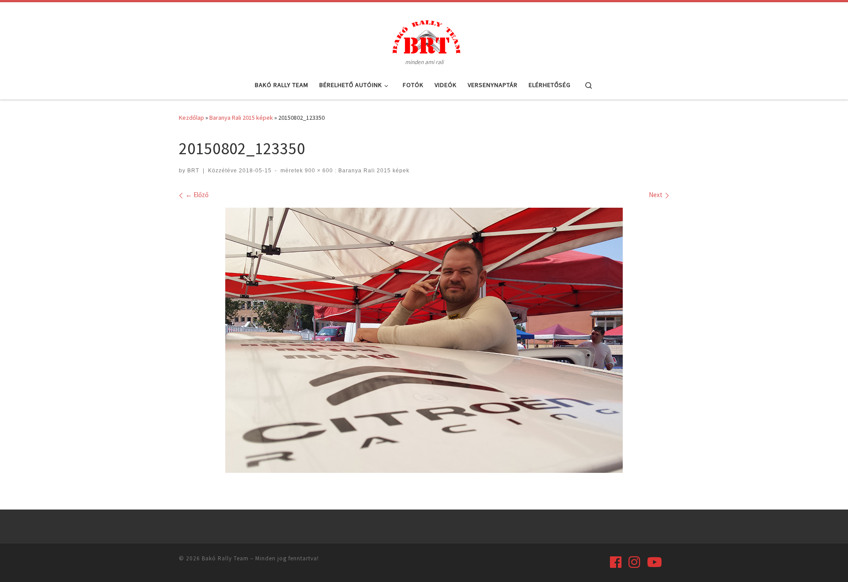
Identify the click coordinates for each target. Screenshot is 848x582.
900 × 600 (318, 170)
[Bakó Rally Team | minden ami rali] (424, 35)
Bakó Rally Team (225, 558)
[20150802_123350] (424, 340)
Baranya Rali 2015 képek (241, 118)
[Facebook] (615, 562)
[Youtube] (654, 562)
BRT (193, 170)
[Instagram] (634, 562)
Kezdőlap (191, 118)
